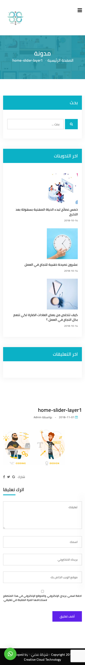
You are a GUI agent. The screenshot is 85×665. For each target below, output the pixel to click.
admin (37, 417)
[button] (10, 654)
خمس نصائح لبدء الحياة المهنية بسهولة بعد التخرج (46, 212)
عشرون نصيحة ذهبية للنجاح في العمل (51, 264)
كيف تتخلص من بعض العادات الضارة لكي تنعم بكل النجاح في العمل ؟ (45, 317)
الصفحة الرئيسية (60, 60)
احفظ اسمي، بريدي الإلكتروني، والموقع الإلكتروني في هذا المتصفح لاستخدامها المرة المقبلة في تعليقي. (42, 598)
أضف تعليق (67, 616)
